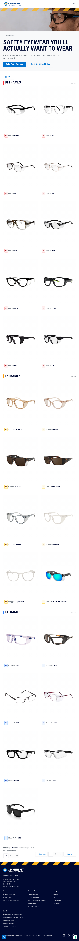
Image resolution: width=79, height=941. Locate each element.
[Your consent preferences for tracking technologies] (75, 937)
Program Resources (11, 900)
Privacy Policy (8, 924)
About (55, 894)
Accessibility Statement (12, 914)
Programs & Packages (36, 900)
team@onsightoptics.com (11, 886)
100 (16, 855)
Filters (10, 77)
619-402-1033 (7, 884)
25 (6, 855)
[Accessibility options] (4, 937)
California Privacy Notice (13, 917)
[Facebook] (69, 935)
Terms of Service (9, 927)
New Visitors (10, 36)
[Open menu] (73, 4)
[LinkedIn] (64, 935)
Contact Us (57, 900)
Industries (32, 903)
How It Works (33, 906)
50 (11, 855)
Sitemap (56, 903)
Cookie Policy (8, 920)
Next (68, 854)
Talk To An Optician (14, 64)
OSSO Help (7, 897)
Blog (55, 897)
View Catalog (33, 897)
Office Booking (9, 894)
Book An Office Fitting (40, 64)
